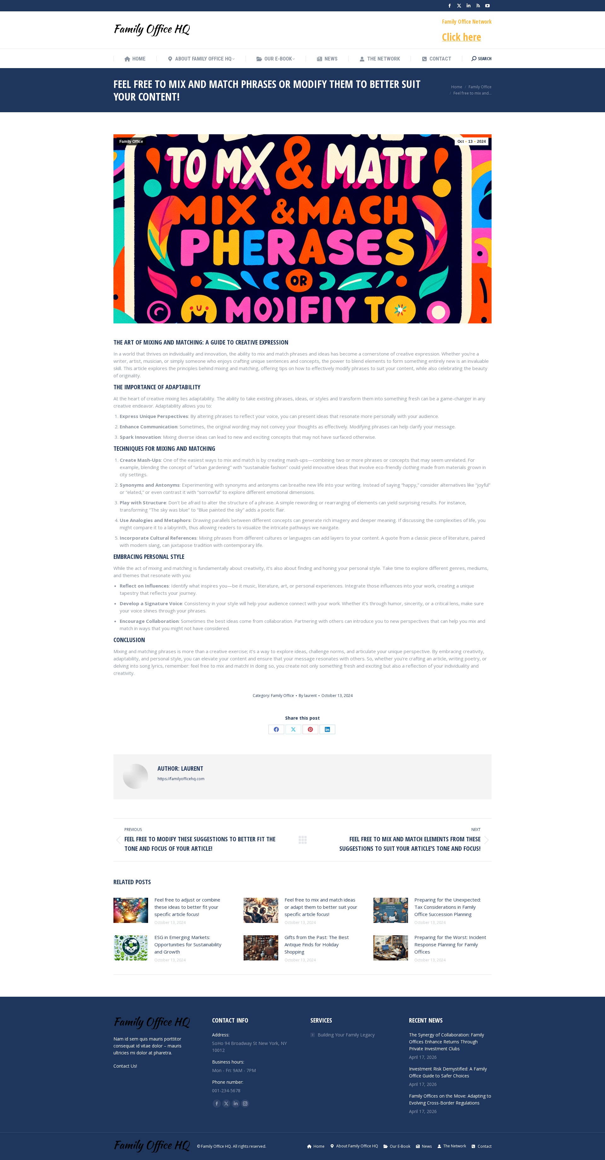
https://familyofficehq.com (181, 778)
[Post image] (130, 910)
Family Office (131, 141)
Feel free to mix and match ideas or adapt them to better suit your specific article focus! (321, 906)
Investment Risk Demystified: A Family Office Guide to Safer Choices (448, 1072)
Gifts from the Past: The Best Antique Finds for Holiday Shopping (317, 944)
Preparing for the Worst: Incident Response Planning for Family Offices (450, 944)
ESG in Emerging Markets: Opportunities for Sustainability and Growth (188, 944)
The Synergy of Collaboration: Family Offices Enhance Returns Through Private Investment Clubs (446, 1042)
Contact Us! (125, 1066)
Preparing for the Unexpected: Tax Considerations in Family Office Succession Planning (447, 906)
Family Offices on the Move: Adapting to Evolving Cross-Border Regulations (450, 1099)
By (308, 695)
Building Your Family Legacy (346, 1035)
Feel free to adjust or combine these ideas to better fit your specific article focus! (187, 906)
